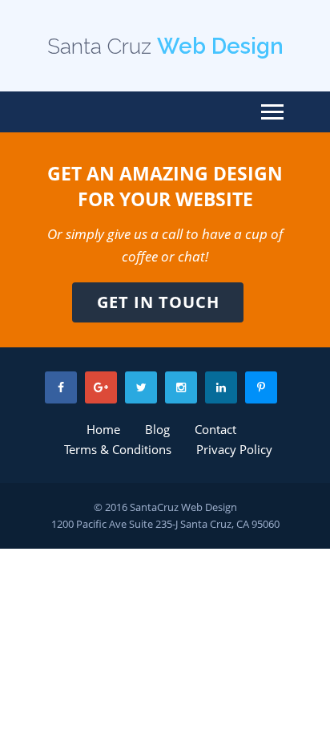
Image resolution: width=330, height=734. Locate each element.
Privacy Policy (234, 449)
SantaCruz (154, 507)
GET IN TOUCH (158, 302)
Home (103, 429)
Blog (157, 429)
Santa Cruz (165, 46)
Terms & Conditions (117, 449)
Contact (215, 429)
